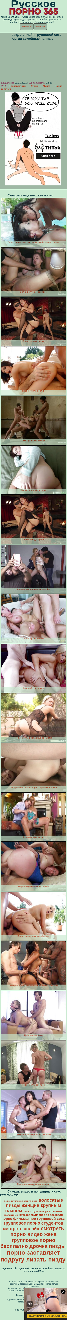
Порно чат (40, 27)
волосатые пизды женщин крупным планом (34, 1205)
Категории (26, 27)
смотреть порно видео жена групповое (37, 1234)
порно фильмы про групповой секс (33, 1218)
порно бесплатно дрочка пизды (33, 1243)
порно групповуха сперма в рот (20, 1201)
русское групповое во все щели (41, 1214)
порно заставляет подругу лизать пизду (33, 1256)
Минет (46, 86)
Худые (34, 86)
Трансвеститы (17, 86)
